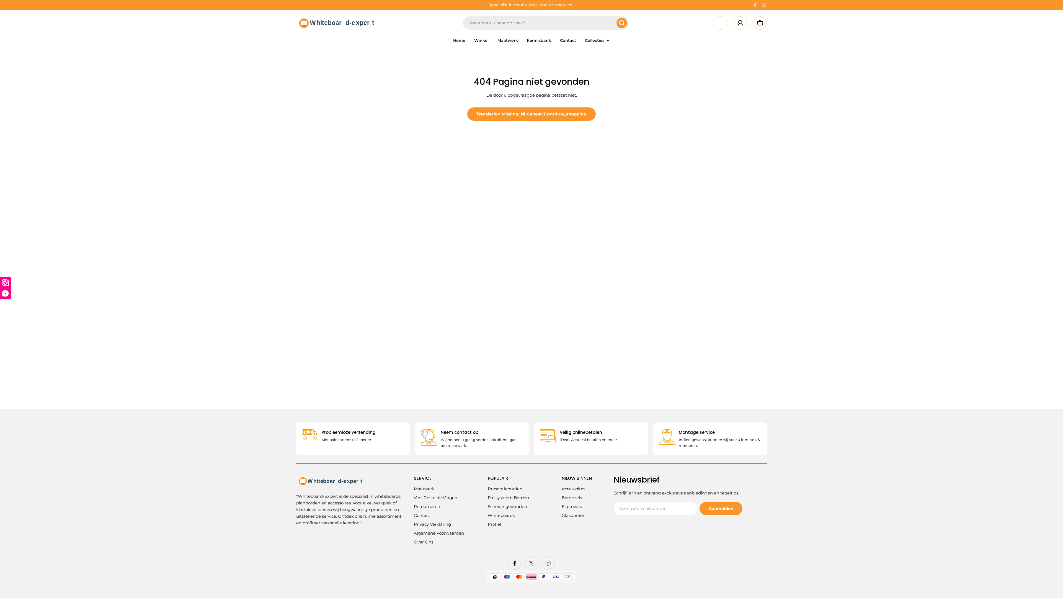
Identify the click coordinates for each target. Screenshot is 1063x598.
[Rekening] (740, 23)
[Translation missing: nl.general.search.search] (621, 23)
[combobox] (546, 23)
